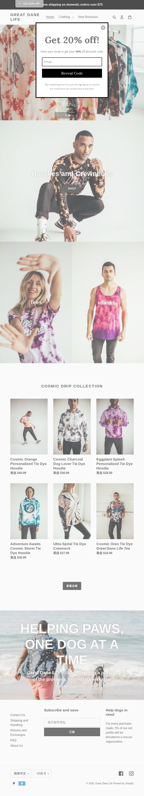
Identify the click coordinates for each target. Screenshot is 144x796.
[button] (103, 27)
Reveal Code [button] (72, 73)
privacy (72, 112)
